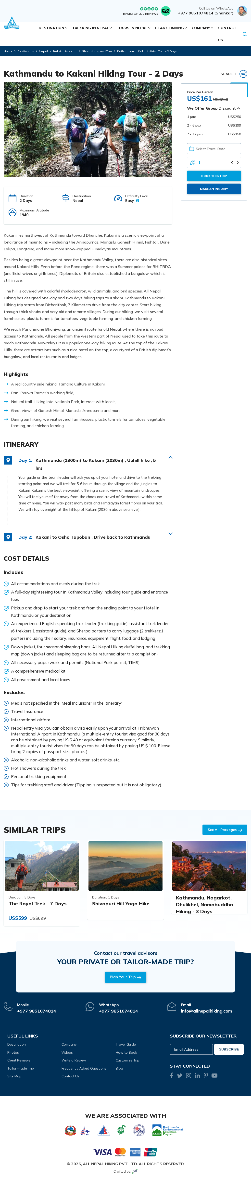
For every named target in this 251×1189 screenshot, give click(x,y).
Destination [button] (51, 28)
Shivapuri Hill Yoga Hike (121, 903)
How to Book (126, 1052)
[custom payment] (125, 1151)
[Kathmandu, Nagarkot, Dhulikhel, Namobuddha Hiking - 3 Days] (209, 866)
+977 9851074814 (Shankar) (206, 13)
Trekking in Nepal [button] (90, 28)
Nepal (43, 51)
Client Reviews (18, 1060)
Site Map (14, 1076)
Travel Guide (126, 1044)
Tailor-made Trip (20, 1068)
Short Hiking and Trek (97, 51)
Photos (13, 1052)
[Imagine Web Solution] (135, 1171)
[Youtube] (214, 1076)
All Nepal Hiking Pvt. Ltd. (110, 1163)
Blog (119, 1068)
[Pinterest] (206, 1076)
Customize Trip (127, 1060)
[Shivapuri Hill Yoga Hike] (125, 866)
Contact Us (227, 34)
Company (69, 1044)
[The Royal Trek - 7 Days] (42, 866)
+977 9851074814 (36, 1011)
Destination (25, 51)
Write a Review (74, 1060)
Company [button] (201, 28)
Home (8, 51)
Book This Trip (214, 176)
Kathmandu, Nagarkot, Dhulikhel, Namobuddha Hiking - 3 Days (204, 904)
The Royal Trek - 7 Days (38, 903)
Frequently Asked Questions (84, 1068)
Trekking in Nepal (65, 51)
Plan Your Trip (123, 977)
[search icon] (244, 34)
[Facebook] (171, 1076)
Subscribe (229, 1049)
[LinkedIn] (197, 1076)
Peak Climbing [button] (169, 28)
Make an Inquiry (214, 189)
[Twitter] (179, 1076)
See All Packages (222, 830)
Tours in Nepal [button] (132, 28)
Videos (67, 1052)
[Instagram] (188, 1076)
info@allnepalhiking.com (206, 1011)
